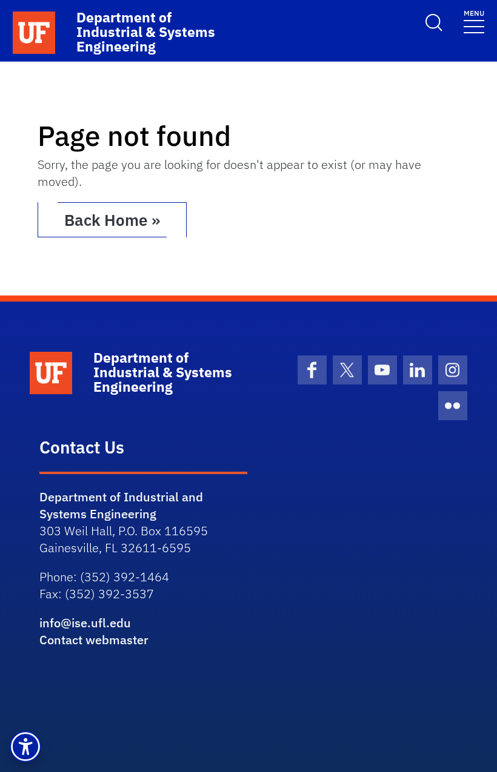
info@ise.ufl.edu (85, 623)
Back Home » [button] (112, 219)
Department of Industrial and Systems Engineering (121, 505)
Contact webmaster (93, 640)
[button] (25, 746)
